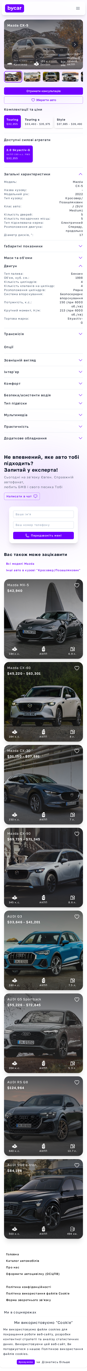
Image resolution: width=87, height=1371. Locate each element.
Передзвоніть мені (46, 535)
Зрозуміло (25, 1361)
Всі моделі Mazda (20, 563)
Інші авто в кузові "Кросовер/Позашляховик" (43, 570)
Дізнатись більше (56, 1362)
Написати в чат (19, 496)
